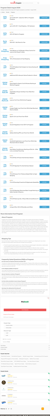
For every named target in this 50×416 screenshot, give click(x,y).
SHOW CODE (44, 17)
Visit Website (25, 310)
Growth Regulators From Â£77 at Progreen (21, 124)
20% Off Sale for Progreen (17, 34)
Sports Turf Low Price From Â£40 (19, 116)
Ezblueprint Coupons (23, 358)
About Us (2, 415)
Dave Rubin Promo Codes (6, 366)
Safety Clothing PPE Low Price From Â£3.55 (22, 133)
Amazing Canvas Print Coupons (41, 356)
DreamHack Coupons (5, 356)
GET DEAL (44, 25)
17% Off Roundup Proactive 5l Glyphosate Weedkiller (24, 182)
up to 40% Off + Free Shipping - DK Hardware (22, 26)
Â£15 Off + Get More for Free (17, 42)
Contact (19, 415)
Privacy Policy (14, 415)
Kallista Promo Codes (34, 358)
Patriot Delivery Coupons (30, 363)
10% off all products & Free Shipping (20, 59)
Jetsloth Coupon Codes (28, 356)
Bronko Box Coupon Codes (7, 361)
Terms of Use (7, 415)
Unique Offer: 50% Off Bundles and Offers (21, 207)
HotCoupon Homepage (8, 317)
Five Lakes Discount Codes (33, 361)
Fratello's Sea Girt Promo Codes (20, 366)
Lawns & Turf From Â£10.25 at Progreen (20, 100)
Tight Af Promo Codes (19, 363)
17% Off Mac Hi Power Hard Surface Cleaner (22, 157)
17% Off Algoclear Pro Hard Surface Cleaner (21, 166)
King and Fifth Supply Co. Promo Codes (9, 358)
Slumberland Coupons (16, 356)
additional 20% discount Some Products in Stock (23, 75)
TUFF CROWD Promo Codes (20, 361)
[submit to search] (38, 3)
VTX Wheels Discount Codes (7, 363)
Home (3, 12)
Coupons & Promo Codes (8, 314)
